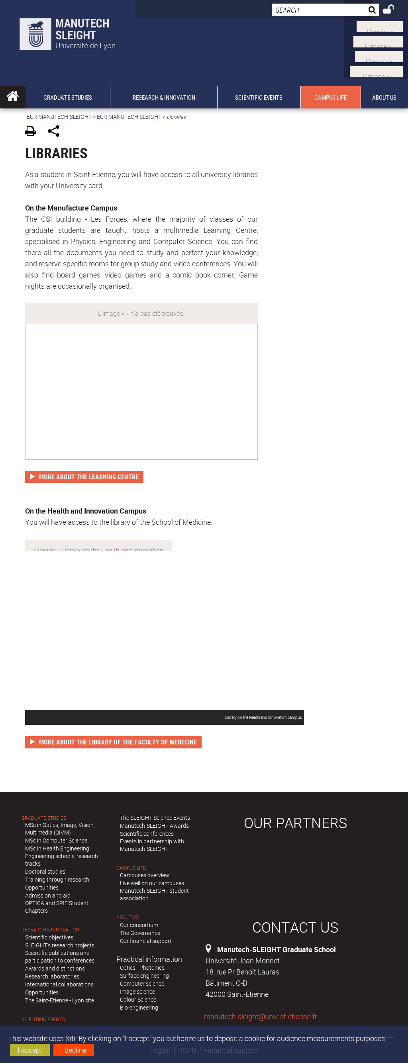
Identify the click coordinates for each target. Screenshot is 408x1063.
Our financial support (146, 941)
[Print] (33, 132)
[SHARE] (56, 132)
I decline (73, 1050)
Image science (137, 991)
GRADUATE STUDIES (44, 818)
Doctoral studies (45, 871)
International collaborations (59, 984)
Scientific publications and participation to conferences (59, 956)
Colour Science (138, 999)
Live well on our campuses (152, 883)
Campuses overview (144, 875)
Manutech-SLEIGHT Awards (154, 825)
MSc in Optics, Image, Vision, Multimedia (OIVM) (60, 828)
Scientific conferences (147, 833)
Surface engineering (144, 975)
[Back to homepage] (67, 32)
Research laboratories (52, 976)
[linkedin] (379, 56)
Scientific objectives (49, 937)
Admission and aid (48, 895)
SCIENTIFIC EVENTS (43, 1019)
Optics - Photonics (142, 967)
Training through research (57, 879)
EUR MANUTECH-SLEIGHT (59, 116)
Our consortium (139, 925)
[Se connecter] (394, 10)
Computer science (142, 983)
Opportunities (42, 887)
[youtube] (378, 40)
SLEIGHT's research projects (59, 945)
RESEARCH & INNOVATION (50, 929)
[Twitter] (380, 26)
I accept (30, 1050)
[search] (325, 10)
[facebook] (376, 70)
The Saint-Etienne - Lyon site (59, 1000)
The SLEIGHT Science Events (155, 817)
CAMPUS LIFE (131, 867)
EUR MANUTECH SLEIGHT (129, 116)
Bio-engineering (139, 1007)
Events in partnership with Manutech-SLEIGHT (152, 844)
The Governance (140, 933)
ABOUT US (127, 917)
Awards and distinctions (55, 968)
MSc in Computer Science (56, 840)
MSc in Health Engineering (57, 848)
